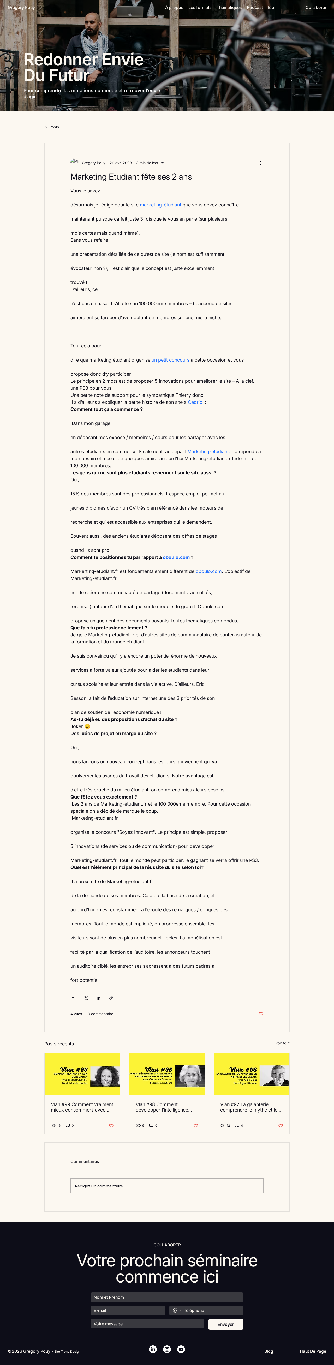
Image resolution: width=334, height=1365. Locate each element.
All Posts (51, 127)
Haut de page (313, 1351)
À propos (174, 7)
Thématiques (229, 7)
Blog (268, 1351)
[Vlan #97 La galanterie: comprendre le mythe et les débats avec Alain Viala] (251, 1074)
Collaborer (316, 7)
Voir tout (282, 1043)
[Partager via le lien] (111, 997)
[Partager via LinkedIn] (98, 997)
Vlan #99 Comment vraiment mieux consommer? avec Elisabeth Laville (82, 1107)
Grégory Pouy (21, 7)
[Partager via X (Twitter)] (85, 997)
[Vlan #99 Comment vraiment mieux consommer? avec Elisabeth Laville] (82, 1074)
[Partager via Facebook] (72, 997)
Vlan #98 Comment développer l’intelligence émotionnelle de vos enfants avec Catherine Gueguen (166, 1107)
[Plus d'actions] (260, 162)
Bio (271, 7)
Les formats (199, 7)
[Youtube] (181, 1349)
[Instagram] (167, 1349)
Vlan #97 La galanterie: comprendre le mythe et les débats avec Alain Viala (250, 1107)
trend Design (70, 1352)
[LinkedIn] (153, 1349)
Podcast (255, 7)
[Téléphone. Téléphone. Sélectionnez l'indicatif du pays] (177, 1310)
